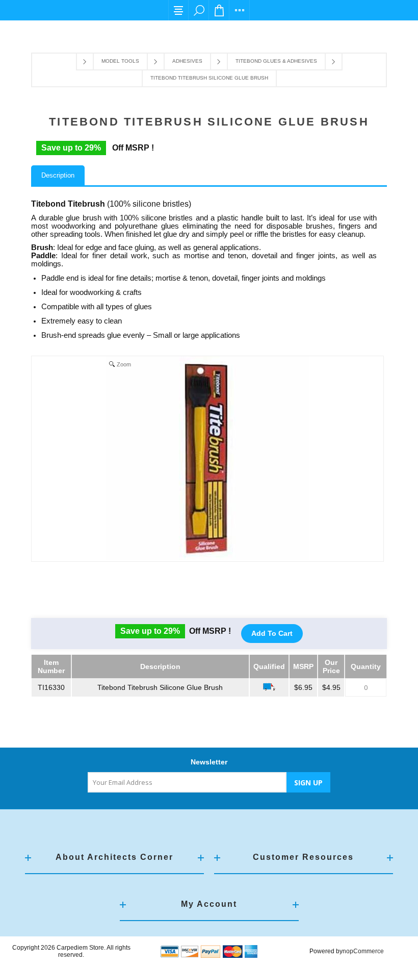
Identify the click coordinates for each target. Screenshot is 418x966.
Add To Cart (272, 633)
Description (57, 175)
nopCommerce (363, 951)
